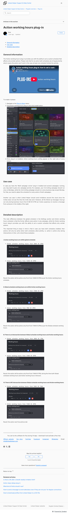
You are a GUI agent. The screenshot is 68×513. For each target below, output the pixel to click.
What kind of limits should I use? (13, 486)
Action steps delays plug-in (11, 483)
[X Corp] (7, 446)
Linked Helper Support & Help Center (13, 9)
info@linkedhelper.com (10, 441)
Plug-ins (40, 9)
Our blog (19, 439)
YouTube (28, 439)
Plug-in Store (21, 103)
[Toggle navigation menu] (61, 3)
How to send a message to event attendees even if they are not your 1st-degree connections (32, 489)
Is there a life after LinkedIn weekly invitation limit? (19, 480)
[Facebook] (4, 446)
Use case (10, 45)
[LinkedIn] (9, 446)
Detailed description (13, 47)
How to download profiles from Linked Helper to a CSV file (21, 493)
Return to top (7, 471)
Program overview (31, 9)
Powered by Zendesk (60, 511)
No (38, 456)
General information (13, 42)
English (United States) (56, 506)
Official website (8, 439)
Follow (61, 32)
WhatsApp (55, 439)
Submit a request (41, 465)
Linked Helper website (38, 506)
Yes (29, 456)
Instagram (46, 439)
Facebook (37, 439)
